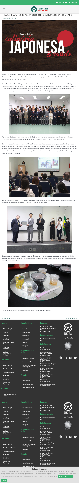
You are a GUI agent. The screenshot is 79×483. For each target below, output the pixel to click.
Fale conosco (26, 380)
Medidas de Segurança (6, 383)
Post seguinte (71, 318)
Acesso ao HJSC (8, 365)
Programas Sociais (28, 358)
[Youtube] (66, 2)
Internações (6, 375)
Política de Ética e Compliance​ (8, 343)
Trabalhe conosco (27, 384)
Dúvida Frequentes (28, 387)
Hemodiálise (26, 339)
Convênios (6, 379)
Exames (24, 342)
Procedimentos (27, 329)
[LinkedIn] (63, 2)
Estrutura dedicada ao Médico (9, 395)
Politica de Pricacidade (65, 477)
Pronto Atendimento (9, 372)
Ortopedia (25, 335)
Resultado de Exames (9, 369)
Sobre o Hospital (8, 329)
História (5, 332)
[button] (3, 2)
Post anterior (7, 318)
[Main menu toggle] (4, 9)
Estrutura (6, 335)
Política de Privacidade (6, 347)
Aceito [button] (4, 480)
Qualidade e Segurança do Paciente (7, 353)
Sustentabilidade (27, 362)
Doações (25, 370)
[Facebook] (57, 2)
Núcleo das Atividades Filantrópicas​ (29, 366)
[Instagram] (60, 2)
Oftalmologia (26, 332)
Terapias (25, 346)
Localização (6, 339)
